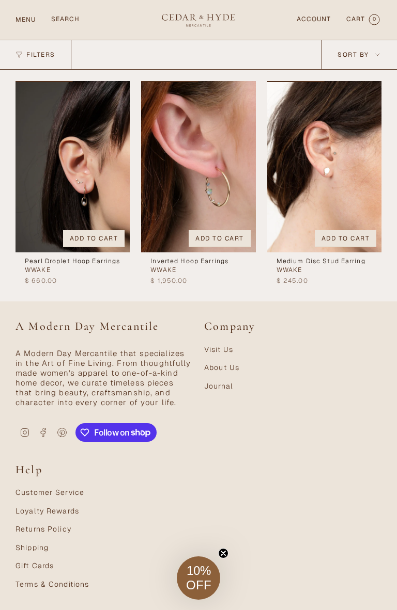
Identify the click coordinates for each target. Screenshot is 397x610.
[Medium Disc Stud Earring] (324, 166)
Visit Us (218, 349)
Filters (40, 55)
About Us (221, 367)
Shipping (32, 547)
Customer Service (50, 492)
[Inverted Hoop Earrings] (198, 166)
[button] (198, 578)
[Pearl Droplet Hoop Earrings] (73, 166)
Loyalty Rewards (47, 511)
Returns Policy (43, 529)
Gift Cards (35, 565)
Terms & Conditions (52, 584)
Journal (218, 386)
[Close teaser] (223, 553)
